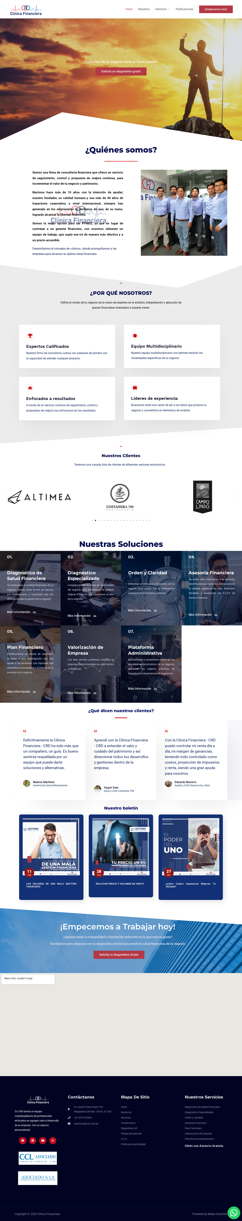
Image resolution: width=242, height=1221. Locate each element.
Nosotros (144, 9)
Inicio (129, 9)
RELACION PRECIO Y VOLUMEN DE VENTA (120, 883)
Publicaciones (184, 9)
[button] (216, 9)
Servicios (161, 9)
